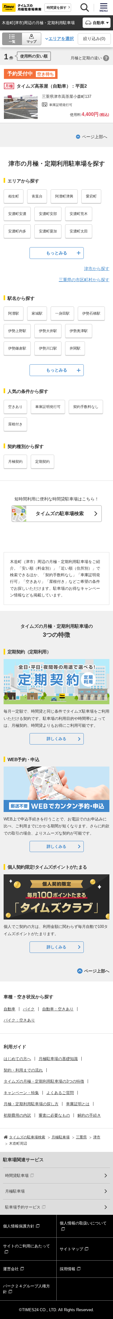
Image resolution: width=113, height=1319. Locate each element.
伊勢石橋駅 (91, 313)
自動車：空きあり (58, 1009)
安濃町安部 (48, 214)
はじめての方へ (17, 1058)
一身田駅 (62, 313)
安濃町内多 (17, 231)
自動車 (9, 1009)
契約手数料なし (86, 407)
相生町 (13, 196)
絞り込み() (94, 38)
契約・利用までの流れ (23, 1070)
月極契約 (15, 461)
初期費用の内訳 (17, 1115)
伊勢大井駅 (48, 331)
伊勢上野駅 (17, 331)
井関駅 (75, 348)
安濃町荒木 (79, 214)
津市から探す (96, 268)
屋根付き (15, 424)
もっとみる (56, 252)
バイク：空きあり (19, 1020)
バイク (29, 1009)
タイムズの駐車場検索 (60, 513)
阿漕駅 (13, 313)
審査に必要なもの (54, 1115)
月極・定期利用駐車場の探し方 (31, 1104)
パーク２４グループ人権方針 (26, 1289)
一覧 (12, 41)
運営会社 (11, 1269)
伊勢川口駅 (48, 348)
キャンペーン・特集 (21, 1092)
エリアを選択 (61, 38)
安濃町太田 (79, 231)
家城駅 (37, 313)
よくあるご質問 (60, 1092)
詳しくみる (56, 738)
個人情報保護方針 (18, 1226)
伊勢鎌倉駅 (17, 348)
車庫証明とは (77, 1104)
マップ (31, 41)
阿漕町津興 (64, 196)
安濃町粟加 (48, 231)
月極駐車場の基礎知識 (58, 1058)
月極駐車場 (15, 1191)
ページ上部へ (94, 136)
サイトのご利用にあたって (26, 1246)
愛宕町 (91, 196)
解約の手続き (89, 1115)
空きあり (15, 407)
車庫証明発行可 (48, 407)
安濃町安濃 (17, 214)
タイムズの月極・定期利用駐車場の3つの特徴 (44, 1081)
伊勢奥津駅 (79, 331)
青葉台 (37, 196)
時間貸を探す (57, 7)
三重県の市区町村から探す (84, 279)
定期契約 (42, 461)
